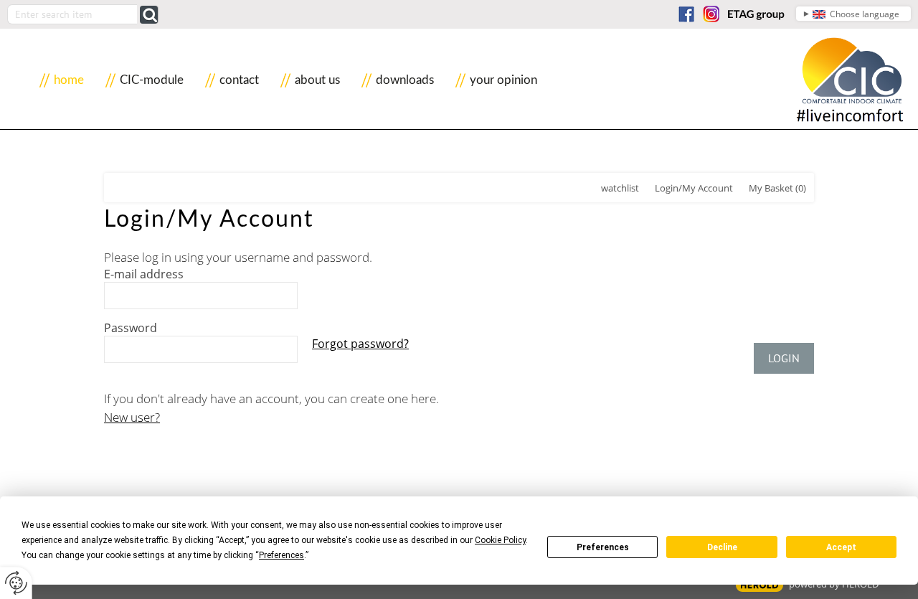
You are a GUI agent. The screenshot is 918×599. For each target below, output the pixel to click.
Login (784, 358)
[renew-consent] (16, 583)
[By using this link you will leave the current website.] (687, 14)
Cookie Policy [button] (500, 540)
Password (130, 328)
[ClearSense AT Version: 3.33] (759, 585)
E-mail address (144, 274)
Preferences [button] (281, 555)
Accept (841, 547)
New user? (132, 417)
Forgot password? (360, 344)
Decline (722, 547)
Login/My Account (694, 187)
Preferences (603, 547)
